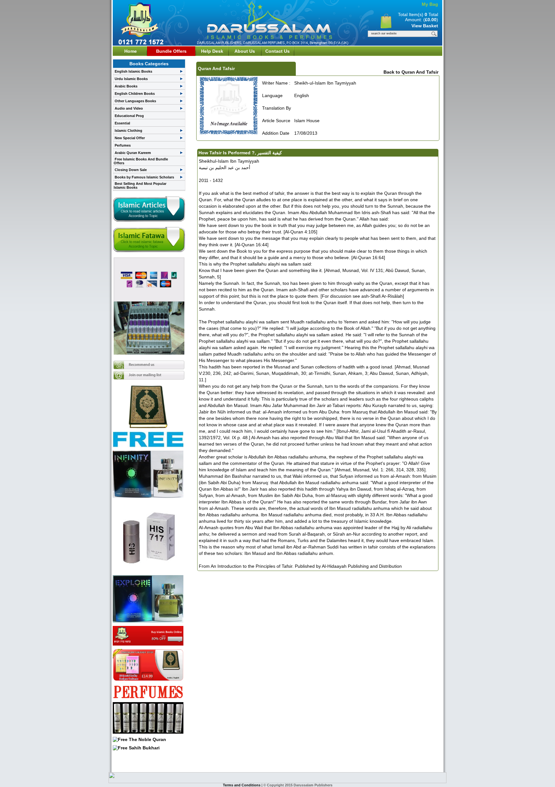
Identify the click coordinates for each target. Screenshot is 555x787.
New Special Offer (130, 138)
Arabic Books (126, 86)
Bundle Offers (171, 51)
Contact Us (277, 51)
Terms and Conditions (242, 785)
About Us (244, 51)
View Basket (424, 25)
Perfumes (123, 145)
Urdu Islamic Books (131, 79)
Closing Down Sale (131, 170)
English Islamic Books (133, 71)
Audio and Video (129, 108)
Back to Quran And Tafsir (410, 72)
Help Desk (212, 51)
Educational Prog (129, 116)
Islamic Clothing (128, 130)
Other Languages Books (135, 101)
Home (130, 51)
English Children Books (135, 93)
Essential (122, 123)
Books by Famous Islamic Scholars (144, 177)
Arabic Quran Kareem (133, 153)
